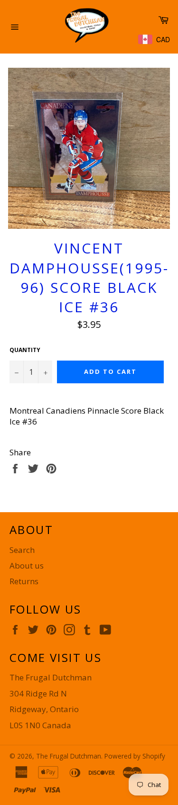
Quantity (24, 350)
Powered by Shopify (134, 755)
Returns (23, 581)
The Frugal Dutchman (68, 755)
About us (26, 565)
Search (22, 549)
